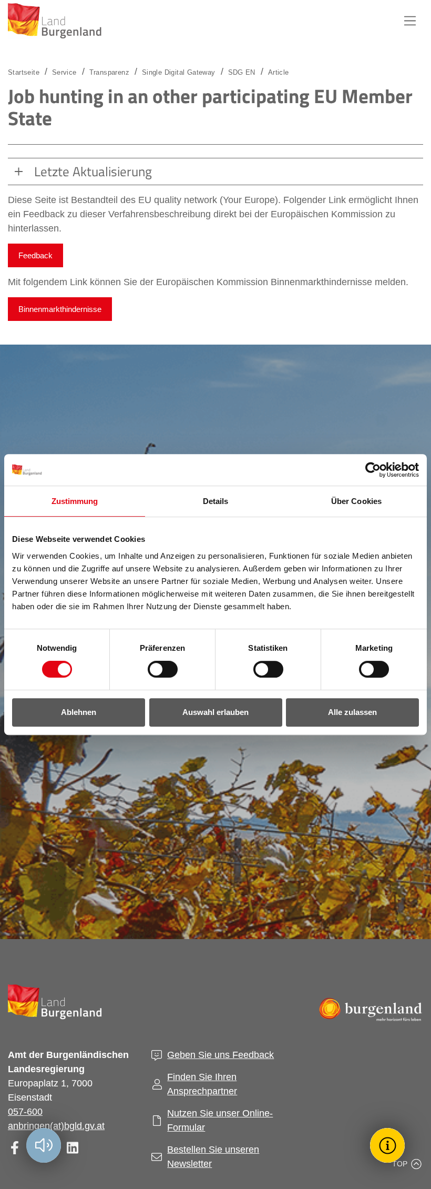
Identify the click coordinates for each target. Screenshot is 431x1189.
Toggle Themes (389, 1145)
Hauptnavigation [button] (409, 21)
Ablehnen (78, 712)
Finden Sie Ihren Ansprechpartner (202, 1084)
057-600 (25, 1111)
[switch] (156, 669)
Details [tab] (216, 501)
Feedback (35, 255)
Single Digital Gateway (179, 72)
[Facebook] (14, 1147)
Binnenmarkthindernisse (59, 309)
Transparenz (109, 72)
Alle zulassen (352, 712)
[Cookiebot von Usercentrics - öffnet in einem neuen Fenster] (373, 470)
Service (64, 72)
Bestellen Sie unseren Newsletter (213, 1156)
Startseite (23, 72)
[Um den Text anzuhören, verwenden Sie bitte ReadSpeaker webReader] (43, 1145)
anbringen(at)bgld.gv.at (56, 1126)
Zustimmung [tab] (75, 501)
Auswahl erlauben (215, 712)
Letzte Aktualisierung (93, 172)
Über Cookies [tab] (356, 501)
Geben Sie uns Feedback (220, 1055)
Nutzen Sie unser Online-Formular (220, 1120)
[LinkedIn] (72, 1147)
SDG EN (241, 72)
